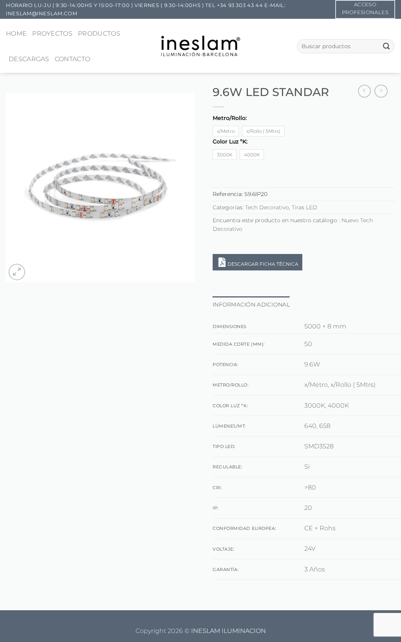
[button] (17, 272)
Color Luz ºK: (230, 142)
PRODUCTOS (99, 33)
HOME (16, 33)
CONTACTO (72, 59)
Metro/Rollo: (230, 118)
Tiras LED (304, 207)
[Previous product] (381, 91)
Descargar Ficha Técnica (263, 264)
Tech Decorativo (267, 207)
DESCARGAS (29, 59)
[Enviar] (386, 46)
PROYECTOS (52, 33)
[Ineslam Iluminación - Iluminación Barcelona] (200, 45)
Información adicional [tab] (251, 304)
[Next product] (364, 91)
